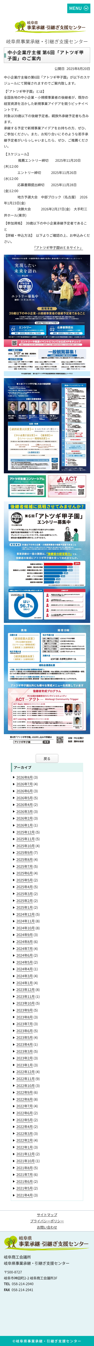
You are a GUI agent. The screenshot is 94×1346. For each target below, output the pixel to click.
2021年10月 (25, 1160)
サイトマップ (47, 1214)
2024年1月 (24, 982)
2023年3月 (24, 1051)
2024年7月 (24, 948)
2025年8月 (24, 859)
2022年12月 (25, 1071)
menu (75, 8)
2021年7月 (24, 1174)
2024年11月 (25, 920)
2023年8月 (24, 1016)
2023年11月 (25, 996)
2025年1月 (24, 907)
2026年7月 (24, 783)
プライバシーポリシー (47, 1220)
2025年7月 (24, 866)
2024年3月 (24, 975)
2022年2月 (24, 1140)
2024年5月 (24, 962)
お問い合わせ (47, 1227)
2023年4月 (24, 1044)
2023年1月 (24, 1064)
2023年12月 (25, 989)
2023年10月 (25, 1003)
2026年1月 (24, 825)
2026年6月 (24, 790)
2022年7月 (24, 1105)
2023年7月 (24, 1023)
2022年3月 (24, 1133)
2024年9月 (24, 934)
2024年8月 (24, 941)
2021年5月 (24, 1188)
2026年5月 (24, 797)
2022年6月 (24, 1112)
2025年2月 (24, 900)
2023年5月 (24, 1037)
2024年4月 (24, 968)
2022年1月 (24, 1147)
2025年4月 (24, 886)
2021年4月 (24, 1194)
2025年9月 (24, 852)
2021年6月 (24, 1181)
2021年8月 (24, 1167)
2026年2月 (24, 818)
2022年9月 (24, 1092)
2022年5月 (24, 1119)
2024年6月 (24, 955)
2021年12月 (25, 1153)
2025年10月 (25, 845)
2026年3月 (24, 811)
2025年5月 (24, 879)
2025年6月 (24, 872)
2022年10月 (25, 1085)
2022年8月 (24, 1099)
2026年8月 (24, 777)
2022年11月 (25, 1078)
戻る (47, 758)
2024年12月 (25, 914)
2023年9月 (24, 1009)
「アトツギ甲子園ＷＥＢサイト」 (58, 247)
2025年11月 (25, 838)
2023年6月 (24, 1030)
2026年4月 (24, 804)
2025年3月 (24, 893)
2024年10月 (25, 927)
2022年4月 (24, 1126)
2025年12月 (25, 831)
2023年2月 (24, 1057)
